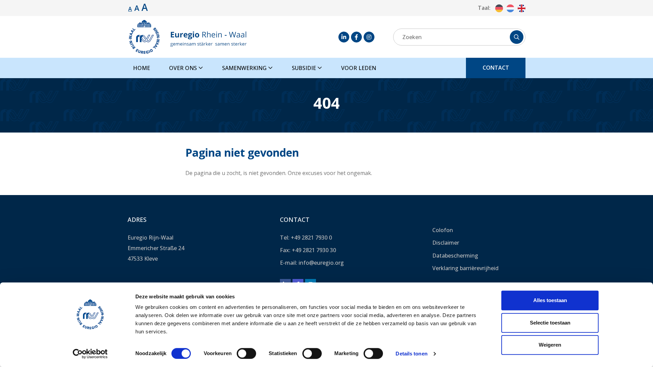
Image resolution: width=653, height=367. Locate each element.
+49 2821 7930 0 (311, 237)
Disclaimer (445, 242)
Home (141, 68)
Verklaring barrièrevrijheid (465, 268)
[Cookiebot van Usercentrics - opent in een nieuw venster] (90, 354)
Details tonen (411, 353)
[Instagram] (369, 37)
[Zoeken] (516, 37)
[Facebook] (356, 37)
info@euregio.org (321, 262)
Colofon (442, 230)
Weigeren (550, 345)
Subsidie (304, 68)
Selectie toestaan (550, 323)
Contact (496, 67)
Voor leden (358, 68)
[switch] (246, 353)
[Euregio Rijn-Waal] (187, 36)
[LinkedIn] (343, 37)
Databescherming (455, 255)
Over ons (183, 68)
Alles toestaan (550, 300)
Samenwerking (245, 68)
